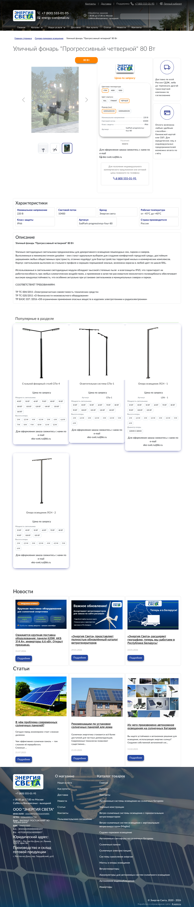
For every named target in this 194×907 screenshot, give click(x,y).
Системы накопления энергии (116, 857)
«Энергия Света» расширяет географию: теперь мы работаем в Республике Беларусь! (151, 639)
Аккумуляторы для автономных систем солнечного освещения (134, 875)
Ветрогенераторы (109, 869)
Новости (62, 801)
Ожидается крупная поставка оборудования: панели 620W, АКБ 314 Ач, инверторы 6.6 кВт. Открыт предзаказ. (39, 640)
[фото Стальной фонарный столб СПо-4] (41, 352)
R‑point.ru (176, 904)
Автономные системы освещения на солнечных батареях (131, 801)
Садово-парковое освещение (115, 832)
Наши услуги (64, 783)
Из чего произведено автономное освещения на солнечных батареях (151, 726)
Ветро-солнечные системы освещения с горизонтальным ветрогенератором (131, 815)
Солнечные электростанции (115, 850)
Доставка (106, 4)
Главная (103, 783)
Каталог (104, 789)
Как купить (63, 789)
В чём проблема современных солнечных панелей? (36, 723)
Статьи (61, 807)
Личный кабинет (173, 4)
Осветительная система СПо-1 (97, 384)
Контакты (90, 4)
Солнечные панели (109, 844)
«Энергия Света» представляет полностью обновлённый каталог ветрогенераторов (94, 639)
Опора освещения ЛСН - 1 (153, 384)
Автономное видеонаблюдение (116, 881)
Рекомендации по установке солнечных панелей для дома (91, 725)
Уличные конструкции (111, 807)
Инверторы (105, 887)
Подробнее (23, 658)
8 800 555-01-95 (126, 178)
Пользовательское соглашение (74, 819)
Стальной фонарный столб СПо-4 (41, 384)
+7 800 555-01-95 (144, 4)
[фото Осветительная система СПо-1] (97, 352)
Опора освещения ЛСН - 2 (41, 512)
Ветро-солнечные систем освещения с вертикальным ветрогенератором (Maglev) (129, 825)
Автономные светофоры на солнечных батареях (126, 838)
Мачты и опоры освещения (114, 863)
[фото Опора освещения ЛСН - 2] (41, 481)
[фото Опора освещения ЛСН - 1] (153, 352)
